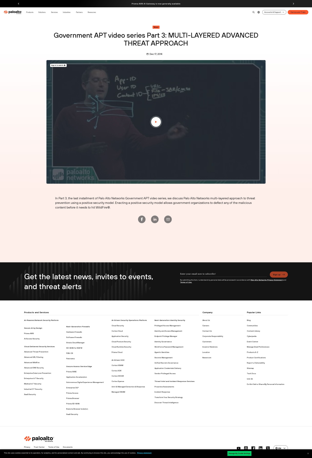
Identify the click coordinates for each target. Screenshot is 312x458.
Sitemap (250, 368)
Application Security (120, 336)
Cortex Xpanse (118, 381)
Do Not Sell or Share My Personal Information (265, 384)
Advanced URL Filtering (33, 357)
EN (259, 12)
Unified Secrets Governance (166, 363)
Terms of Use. (186, 282)
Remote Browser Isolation (77, 409)
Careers (205, 326)
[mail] (168, 219)
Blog (249, 320)
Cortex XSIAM (117, 365)
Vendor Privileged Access (165, 373)
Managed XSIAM (118, 392)
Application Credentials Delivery (168, 368)
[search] (253, 12)
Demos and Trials (298, 12)
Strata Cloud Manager (75, 343)
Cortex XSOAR (118, 376)
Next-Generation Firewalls (78, 327)
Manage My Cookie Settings (239, 453)
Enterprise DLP (72, 388)
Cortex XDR (116, 371)
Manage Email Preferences (258, 347)
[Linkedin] (155, 219)
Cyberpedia (251, 336)
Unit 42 (250, 379)
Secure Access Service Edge (79, 366)
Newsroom (206, 358)
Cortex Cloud (117, 331)
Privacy (27, 447)
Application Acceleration (76, 377)
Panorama (70, 359)
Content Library (253, 331)
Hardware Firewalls (74, 332)
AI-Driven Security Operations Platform (129, 320)
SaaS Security (30, 394)
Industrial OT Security (33, 389)
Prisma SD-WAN (72, 404)
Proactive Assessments (164, 387)
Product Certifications (256, 358)
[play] (156, 122)
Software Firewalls (74, 337)
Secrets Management (164, 358)
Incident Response (162, 392)
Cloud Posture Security (121, 342)
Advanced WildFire (31, 362)
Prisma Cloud (117, 352)
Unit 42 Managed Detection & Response (128, 387)
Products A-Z (252, 352)
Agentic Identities (162, 352)
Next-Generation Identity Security (170, 320)
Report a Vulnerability (256, 363)
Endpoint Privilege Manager (166, 336)
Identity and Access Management (168, 331)
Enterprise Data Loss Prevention (37, 373)
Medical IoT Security (32, 384)
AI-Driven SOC (118, 360)
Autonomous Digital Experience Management (85, 382)
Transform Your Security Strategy (169, 397)
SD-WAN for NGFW (74, 348)
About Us (206, 320)
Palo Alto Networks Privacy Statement (267, 280)
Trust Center (39, 447)
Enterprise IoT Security (33, 378)
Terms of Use (53, 447)
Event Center (252, 342)
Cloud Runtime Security (121, 347)
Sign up (276, 274)
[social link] (238, 448)
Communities (252, 326)
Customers (207, 342)
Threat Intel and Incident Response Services (175, 381)
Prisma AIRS (29, 333)
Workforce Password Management (169, 347)
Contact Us (207, 331)
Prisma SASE (71, 372)
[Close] (308, 453)
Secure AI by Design (33, 328)
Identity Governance (163, 342)
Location (206, 352)
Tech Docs (251, 373)
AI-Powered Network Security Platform (41, 320)
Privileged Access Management (168, 326)
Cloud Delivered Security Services (39, 346)
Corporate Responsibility (212, 336)
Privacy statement (144, 453)
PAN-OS (69, 353)
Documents (68, 447)
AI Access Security (32, 339)
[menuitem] (14, 12)
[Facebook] (142, 219)
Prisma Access (72, 393)
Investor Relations (210, 347)
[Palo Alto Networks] (13, 12)
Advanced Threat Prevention (36, 352)
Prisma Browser (72, 398)
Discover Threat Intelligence (166, 403)
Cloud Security (118, 326)
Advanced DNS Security (34, 368)
